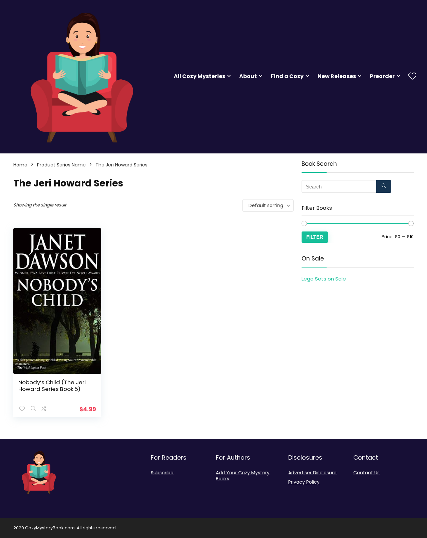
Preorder (382, 76)
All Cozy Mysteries (199, 76)
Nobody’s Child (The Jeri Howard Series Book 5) (52, 385)
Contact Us (366, 472)
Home (20, 164)
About (248, 76)
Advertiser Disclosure (312, 472)
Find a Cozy (287, 76)
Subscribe (162, 472)
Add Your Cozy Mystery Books (243, 475)
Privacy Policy (304, 482)
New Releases (337, 76)
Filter (314, 237)
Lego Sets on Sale (324, 278)
